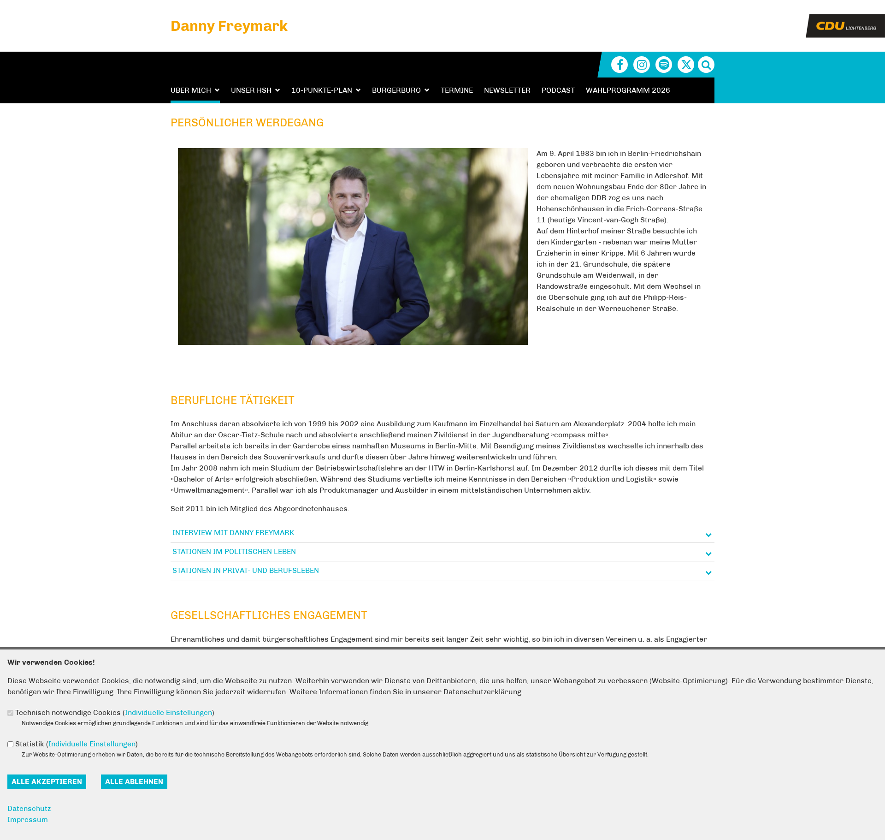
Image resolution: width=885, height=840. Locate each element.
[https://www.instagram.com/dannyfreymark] (641, 64)
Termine (457, 90)
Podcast (558, 90)
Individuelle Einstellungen (168, 712)
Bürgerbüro (396, 90)
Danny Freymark (229, 26)
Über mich (191, 90)
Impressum (27, 819)
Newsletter (507, 90)
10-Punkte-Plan (321, 90)
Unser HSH (251, 90)
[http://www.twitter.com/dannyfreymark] (686, 64)
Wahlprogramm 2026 (628, 90)
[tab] (442, 533)
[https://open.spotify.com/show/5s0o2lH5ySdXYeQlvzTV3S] (663, 64)
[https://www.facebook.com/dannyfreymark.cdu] (619, 64)
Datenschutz (29, 808)
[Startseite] (845, 19)
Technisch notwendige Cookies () (114, 712)
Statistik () (76, 743)
